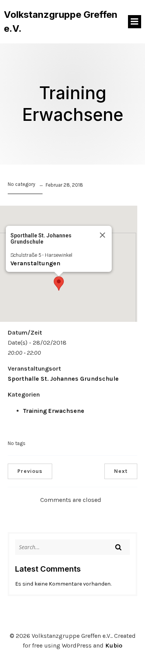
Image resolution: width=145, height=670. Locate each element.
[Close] (102, 235)
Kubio (113, 645)
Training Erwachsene (53, 410)
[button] (59, 283)
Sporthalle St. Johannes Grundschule (63, 378)
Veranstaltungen (35, 263)
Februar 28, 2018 (64, 185)
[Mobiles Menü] (134, 21)
